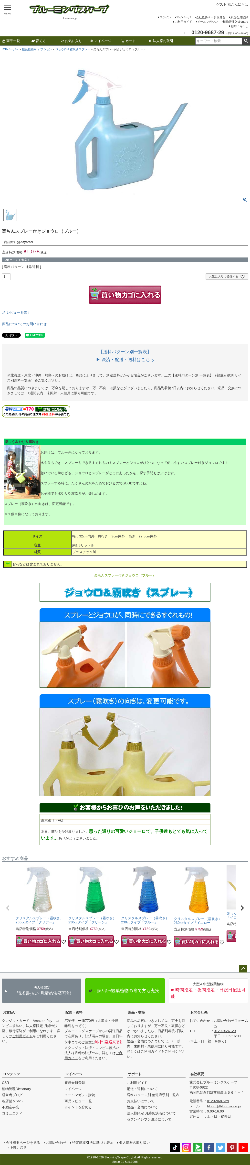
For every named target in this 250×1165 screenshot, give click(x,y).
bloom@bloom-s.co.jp (224, 1106)
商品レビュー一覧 (78, 1101)
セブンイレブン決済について (149, 1119)
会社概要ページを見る (210, 17)
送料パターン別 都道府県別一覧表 (153, 1095)
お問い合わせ (239, 26)
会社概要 (197, 1074)
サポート (135, 1074)
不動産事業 (10, 1107)
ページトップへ (243, 969)
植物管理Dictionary (235, 21)
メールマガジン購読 (79, 1095)
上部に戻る (18, 1148)
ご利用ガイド (183, 21)
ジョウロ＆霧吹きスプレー (72, 49)
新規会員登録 (239, 17)
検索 (246, 41)
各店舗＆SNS (12, 1101)
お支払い (10, 1012)
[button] (8, 908)
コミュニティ (12, 1113)
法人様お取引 (163, 41)
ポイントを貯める (78, 1107)
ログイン (165, 17)
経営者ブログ (12, 1095)
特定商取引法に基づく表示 (92, 1142)
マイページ (183, 17)
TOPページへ (10, 49)
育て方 (41, 41)
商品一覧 (13, 41)
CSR (5, 1083)
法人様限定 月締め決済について (151, 1113)
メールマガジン (207, 21)
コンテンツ (11, 1074)
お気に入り (73, 41)
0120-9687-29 (225, 1031)
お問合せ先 (199, 1012)
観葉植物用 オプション (37, 49)
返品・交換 (136, 1012)
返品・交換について (142, 1107)
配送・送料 (74, 1012)
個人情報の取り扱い (134, 1142)
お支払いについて (140, 1101)
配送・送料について (142, 1089)
